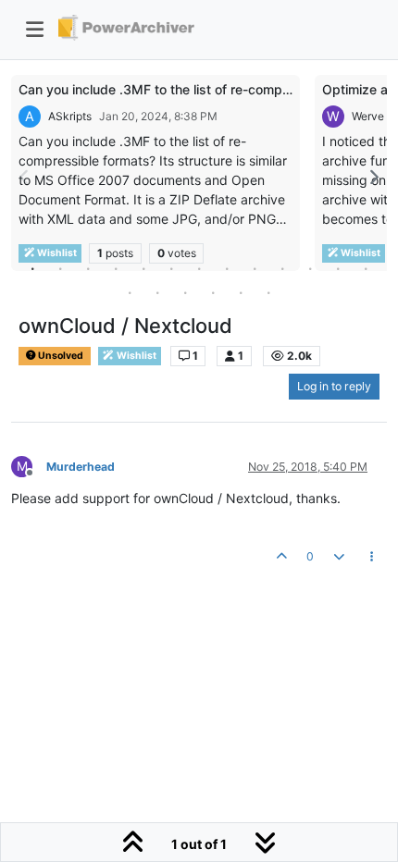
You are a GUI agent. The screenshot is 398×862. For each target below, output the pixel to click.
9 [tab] (254, 268)
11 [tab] (310, 268)
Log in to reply (334, 386)
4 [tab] (115, 268)
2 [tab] (60, 268)
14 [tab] (129, 292)
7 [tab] (199, 268)
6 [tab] (171, 268)
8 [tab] (227, 268)
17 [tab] (213, 292)
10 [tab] (282, 268)
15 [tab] (157, 292)
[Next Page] (373, 177)
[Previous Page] (25, 177)
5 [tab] (143, 268)
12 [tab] (338, 268)
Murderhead (80, 467)
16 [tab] (185, 292)
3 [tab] (88, 268)
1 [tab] (32, 268)
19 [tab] (268, 292)
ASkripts (70, 116)
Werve (368, 116)
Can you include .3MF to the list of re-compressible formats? (203, 89)
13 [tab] (365, 268)
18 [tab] (240, 292)
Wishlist (135, 356)
